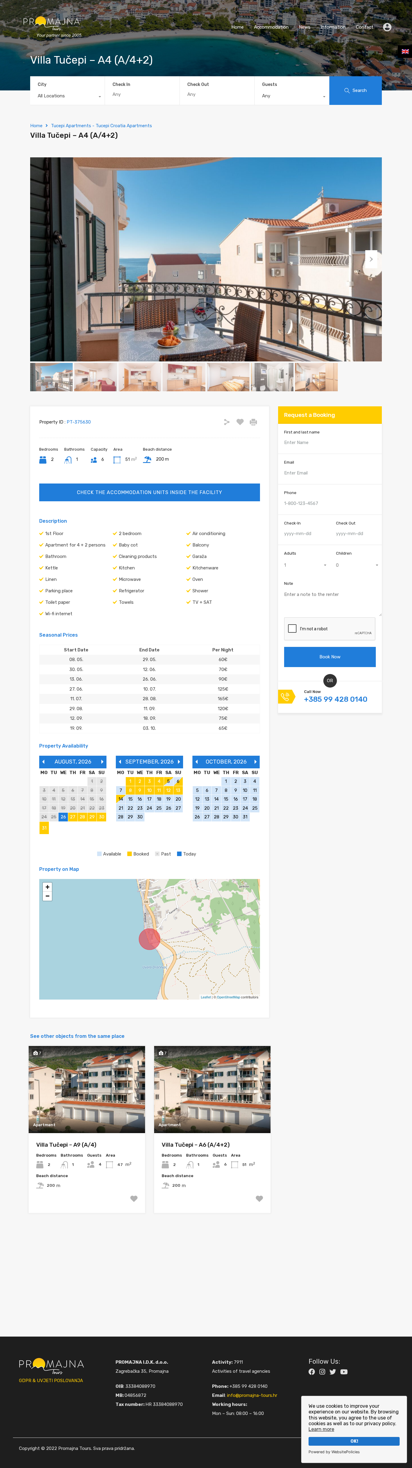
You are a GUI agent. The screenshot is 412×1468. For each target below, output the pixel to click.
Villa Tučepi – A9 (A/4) (66, 1144)
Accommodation (271, 27)
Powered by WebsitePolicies (334, 1452)
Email (289, 462)
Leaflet (206, 996)
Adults (290, 553)
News (304, 27)
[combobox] (67, 97)
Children (344, 553)
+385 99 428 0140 (335, 699)
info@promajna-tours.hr (252, 1395)
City (42, 84)
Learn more (321, 1429)
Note (288, 583)
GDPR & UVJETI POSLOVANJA (51, 1380)
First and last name (302, 432)
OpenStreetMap (228, 996)
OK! (354, 1441)
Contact (364, 27)
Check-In (292, 523)
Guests (269, 84)
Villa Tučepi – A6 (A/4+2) (196, 1144)
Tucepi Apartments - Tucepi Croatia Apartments (101, 125)
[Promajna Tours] (51, 43)
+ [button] (47, 887)
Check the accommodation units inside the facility (149, 492)
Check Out (198, 84)
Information (333, 27)
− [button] (47, 896)
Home (237, 27)
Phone (290, 492)
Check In (121, 84)
